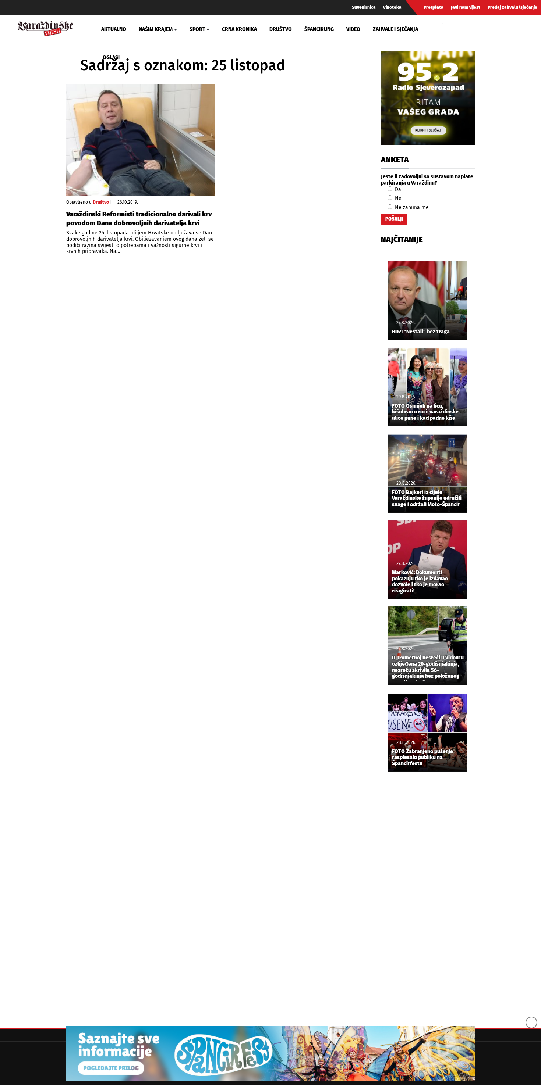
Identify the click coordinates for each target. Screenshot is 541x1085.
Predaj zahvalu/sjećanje (512, 7)
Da (397, 189)
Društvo (280, 29)
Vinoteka (392, 7)
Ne (397, 198)
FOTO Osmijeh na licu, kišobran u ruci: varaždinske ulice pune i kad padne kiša (425, 412)
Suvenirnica (364, 7)
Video (353, 29)
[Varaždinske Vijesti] (45, 28)
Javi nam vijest (465, 7)
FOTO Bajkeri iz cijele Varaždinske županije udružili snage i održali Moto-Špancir (427, 499)
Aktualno (113, 29)
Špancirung (319, 29)
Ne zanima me (411, 207)
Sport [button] (197, 29)
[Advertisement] (428, 899)
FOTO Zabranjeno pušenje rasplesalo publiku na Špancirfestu (422, 758)
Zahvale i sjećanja (395, 29)
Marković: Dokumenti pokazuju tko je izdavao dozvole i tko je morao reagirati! (420, 582)
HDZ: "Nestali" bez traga (421, 332)
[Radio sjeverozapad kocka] (428, 98)
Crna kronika (239, 29)
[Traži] (449, 29)
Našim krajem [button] (156, 29)
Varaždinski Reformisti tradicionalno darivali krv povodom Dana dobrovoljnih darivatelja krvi (139, 218)
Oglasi (111, 57)
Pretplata (433, 7)
